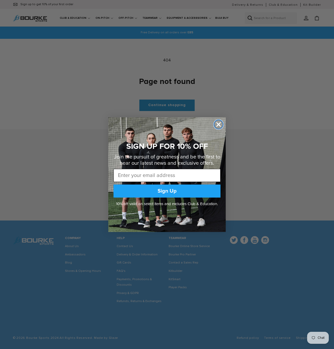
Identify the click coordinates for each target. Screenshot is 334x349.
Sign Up (167, 191)
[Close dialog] (218, 124)
